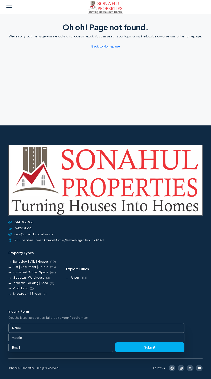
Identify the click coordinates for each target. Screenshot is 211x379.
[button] (9, 7)
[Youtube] (199, 368)
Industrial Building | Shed (30, 283)
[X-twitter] (190, 368)
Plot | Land (20, 288)
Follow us (159, 368)
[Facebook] (172, 368)
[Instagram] (181, 368)
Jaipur (75, 277)
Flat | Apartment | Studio (31, 267)
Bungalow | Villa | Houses (31, 261)
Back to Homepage (105, 46)
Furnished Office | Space (30, 272)
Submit (149, 347)
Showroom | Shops (27, 293)
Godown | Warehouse (29, 277)
